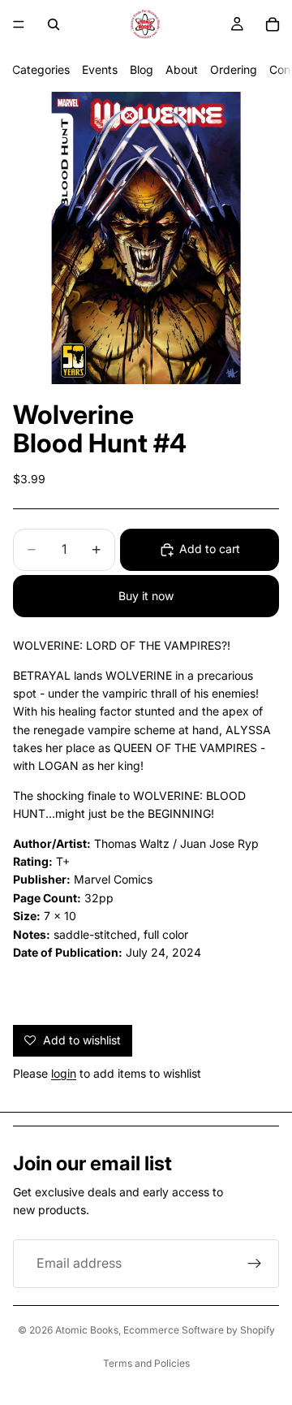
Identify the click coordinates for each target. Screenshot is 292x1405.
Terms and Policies (146, 1363)
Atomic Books (86, 1330)
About (181, 69)
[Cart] (272, 24)
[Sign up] (255, 1264)
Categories (41, 69)
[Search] (53, 24)
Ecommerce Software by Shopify (199, 1330)
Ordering (233, 69)
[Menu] (18, 24)
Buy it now (146, 596)
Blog (141, 69)
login (63, 1073)
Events (100, 69)
